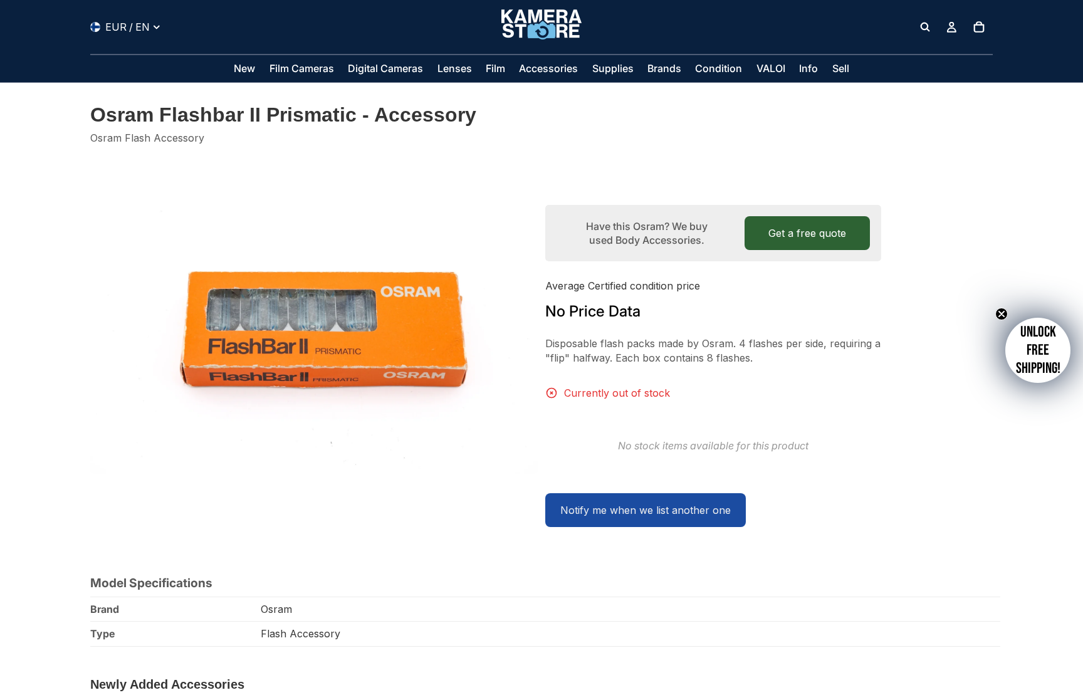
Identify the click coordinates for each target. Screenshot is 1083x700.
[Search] (925, 27)
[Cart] (979, 27)
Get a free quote (807, 233)
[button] (1037, 350)
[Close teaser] (1001, 314)
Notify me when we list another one (645, 510)
